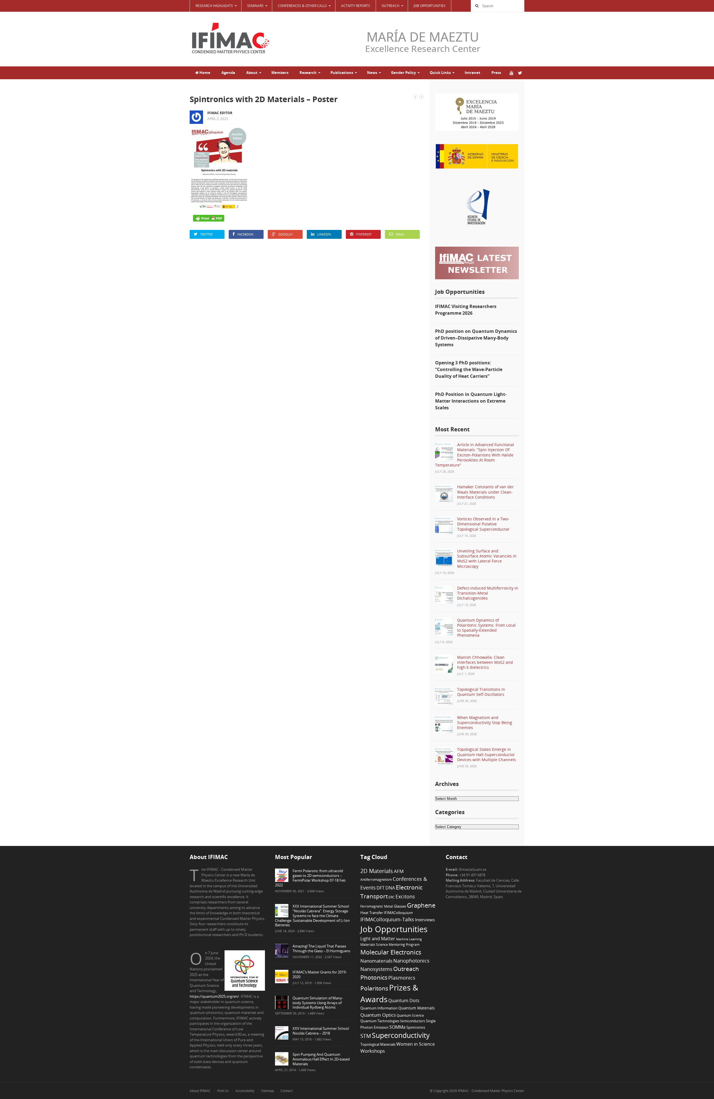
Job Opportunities (429, 5)
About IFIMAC (200, 1090)
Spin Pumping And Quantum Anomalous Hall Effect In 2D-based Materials (321, 1059)
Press (496, 72)
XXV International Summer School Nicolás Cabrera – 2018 (321, 1031)
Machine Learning (409, 939)
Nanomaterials (376, 961)
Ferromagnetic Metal (376, 906)
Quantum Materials (416, 1008)
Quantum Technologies (379, 1021)
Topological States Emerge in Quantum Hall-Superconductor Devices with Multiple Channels (486, 754)
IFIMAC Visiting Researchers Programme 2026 (465, 309)
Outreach (406, 969)
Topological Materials (377, 1044)
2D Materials (376, 871)
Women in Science (415, 1044)
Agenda (228, 72)
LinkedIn (324, 234)
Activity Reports (355, 5)
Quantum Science (410, 1015)
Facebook (245, 234)
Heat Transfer (371, 912)
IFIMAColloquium (398, 912)
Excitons (405, 896)
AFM (399, 871)
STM (365, 1036)
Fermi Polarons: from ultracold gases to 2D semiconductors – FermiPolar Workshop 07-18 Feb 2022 (310, 878)
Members (279, 72)
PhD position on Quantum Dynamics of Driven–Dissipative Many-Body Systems (476, 338)
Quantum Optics (378, 1014)
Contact (287, 1090)
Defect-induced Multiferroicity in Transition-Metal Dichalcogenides (487, 593)
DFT (381, 888)
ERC (392, 897)
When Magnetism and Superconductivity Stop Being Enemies (484, 722)
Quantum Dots (403, 1000)
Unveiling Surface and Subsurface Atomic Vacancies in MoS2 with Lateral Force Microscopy (487, 558)
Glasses (400, 906)
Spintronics (415, 1027)
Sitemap (267, 1090)
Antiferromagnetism (376, 879)
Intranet (472, 72)
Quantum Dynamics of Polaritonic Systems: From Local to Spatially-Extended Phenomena (486, 627)
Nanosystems (376, 969)
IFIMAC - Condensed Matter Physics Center (490, 1090)
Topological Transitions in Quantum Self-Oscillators (481, 692)
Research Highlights (214, 5)
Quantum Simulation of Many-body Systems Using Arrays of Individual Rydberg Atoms (318, 1002)
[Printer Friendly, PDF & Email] (208, 218)
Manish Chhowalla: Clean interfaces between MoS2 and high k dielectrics (485, 662)
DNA (390, 888)
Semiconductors (412, 1021)
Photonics (373, 977)
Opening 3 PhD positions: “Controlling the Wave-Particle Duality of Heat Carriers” (468, 369)
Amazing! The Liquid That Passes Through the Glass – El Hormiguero (321, 948)
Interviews (425, 919)
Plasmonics (401, 977)
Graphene (421, 905)
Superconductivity (401, 1035)
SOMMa (397, 1027)
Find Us (223, 1090)
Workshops (372, 1051)
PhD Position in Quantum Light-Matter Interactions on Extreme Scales (470, 401)
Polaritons (374, 988)
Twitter (206, 234)
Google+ (285, 234)
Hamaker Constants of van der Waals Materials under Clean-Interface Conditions (485, 491)
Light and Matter (377, 939)
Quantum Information (378, 1008)
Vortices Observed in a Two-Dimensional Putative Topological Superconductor (483, 524)
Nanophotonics (411, 960)
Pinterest (364, 234)
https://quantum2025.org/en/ (214, 996)
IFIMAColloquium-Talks (387, 919)
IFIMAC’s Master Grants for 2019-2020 (320, 974)
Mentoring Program (404, 944)
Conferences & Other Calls (302, 5)
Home (204, 72)
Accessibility (244, 1090)
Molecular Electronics (390, 952)
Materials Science (374, 944)
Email (400, 234)
